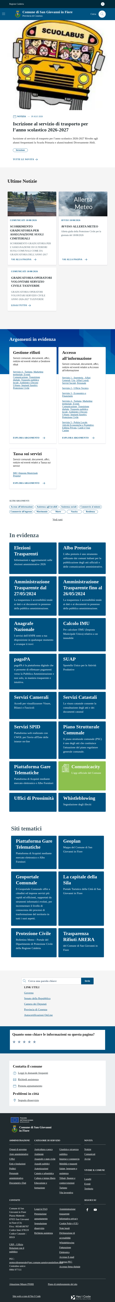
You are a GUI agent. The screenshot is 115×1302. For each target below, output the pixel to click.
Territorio (88, 1188)
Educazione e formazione (40, 1185)
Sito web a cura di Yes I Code (27, 1296)
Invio (87, 981)
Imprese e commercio (69, 1159)
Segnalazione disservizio (40, 1226)
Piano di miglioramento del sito (62, 1284)
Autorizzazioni (41, 1168)
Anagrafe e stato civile (44, 1159)
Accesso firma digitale (69, 1266)
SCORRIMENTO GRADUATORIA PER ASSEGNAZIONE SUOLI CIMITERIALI (27, 232)
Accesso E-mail (66, 1257)
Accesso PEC (65, 1262)
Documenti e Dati (17, 1183)
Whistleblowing (66, 1242)
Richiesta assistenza (43, 1233)
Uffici (12, 1159)
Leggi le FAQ (40, 1209)
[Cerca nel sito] (102, 14)
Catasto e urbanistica (44, 1173)
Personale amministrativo (16, 1175)
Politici (12, 1168)
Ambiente (39, 1154)
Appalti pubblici (42, 1163)
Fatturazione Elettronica (65, 1250)
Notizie (87, 1149)
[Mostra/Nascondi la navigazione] (3, 14)
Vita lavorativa (66, 1192)
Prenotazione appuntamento (41, 1216)
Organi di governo (18, 1149)
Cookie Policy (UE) (68, 1223)
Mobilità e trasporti (68, 1163)
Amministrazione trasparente (67, 1211)
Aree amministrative (18, 1154)
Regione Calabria (16, 4)
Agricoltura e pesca (43, 1149)
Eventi (87, 1184)
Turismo (63, 1187)
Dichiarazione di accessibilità (67, 1235)
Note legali (64, 1228)
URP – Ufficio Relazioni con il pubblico (16, 1248)
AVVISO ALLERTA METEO (79, 226)
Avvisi (87, 1159)
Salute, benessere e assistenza (68, 1171)
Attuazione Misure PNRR (21, 1284)
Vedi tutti (58, 519)
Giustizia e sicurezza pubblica (69, 1151)
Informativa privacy (68, 1218)
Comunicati (89, 1154)
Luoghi (87, 1179)
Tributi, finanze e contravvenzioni (67, 1180)
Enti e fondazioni (17, 1163)
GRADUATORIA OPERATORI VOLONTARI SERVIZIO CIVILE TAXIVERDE (31, 281)
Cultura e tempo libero (44, 1178)
